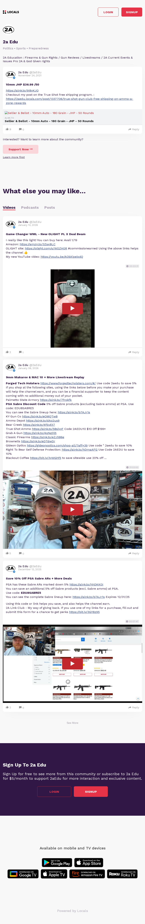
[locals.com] (11, 12)
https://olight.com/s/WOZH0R (46, 248)
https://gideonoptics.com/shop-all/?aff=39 (57, 445)
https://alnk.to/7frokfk (56, 400)
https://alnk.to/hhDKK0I (86, 584)
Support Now (18, 149)
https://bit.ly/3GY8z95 (84, 612)
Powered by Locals (72, 911)
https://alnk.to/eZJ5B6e (47, 437)
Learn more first (14, 157)
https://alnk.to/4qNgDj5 (39, 433)
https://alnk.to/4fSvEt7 (39, 424)
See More (72, 722)
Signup (132, 12)
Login (108, 12)
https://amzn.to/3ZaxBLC (38, 244)
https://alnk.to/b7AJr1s (74, 412)
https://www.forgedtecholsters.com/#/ (68, 383)
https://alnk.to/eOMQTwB (40, 416)
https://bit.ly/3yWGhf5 (45, 458)
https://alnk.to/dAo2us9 (42, 420)
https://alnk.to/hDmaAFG (79, 449)
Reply (135, 129)
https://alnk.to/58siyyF (47, 429)
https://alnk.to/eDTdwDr (38, 441)
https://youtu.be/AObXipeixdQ (62, 256)
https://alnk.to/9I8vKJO (22, 90)
